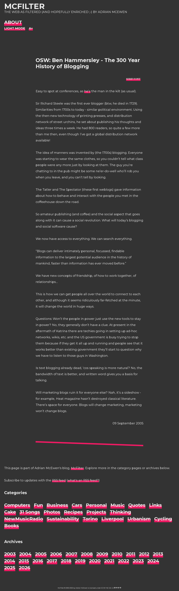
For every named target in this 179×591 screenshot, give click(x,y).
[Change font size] (31, 28)
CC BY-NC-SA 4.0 (107, 588)
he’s (87, 91)
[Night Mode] (14, 28)
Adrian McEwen (82, 588)
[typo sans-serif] (133, 79)
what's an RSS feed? (83, 480)
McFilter (24, 6)
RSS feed (59, 480)
